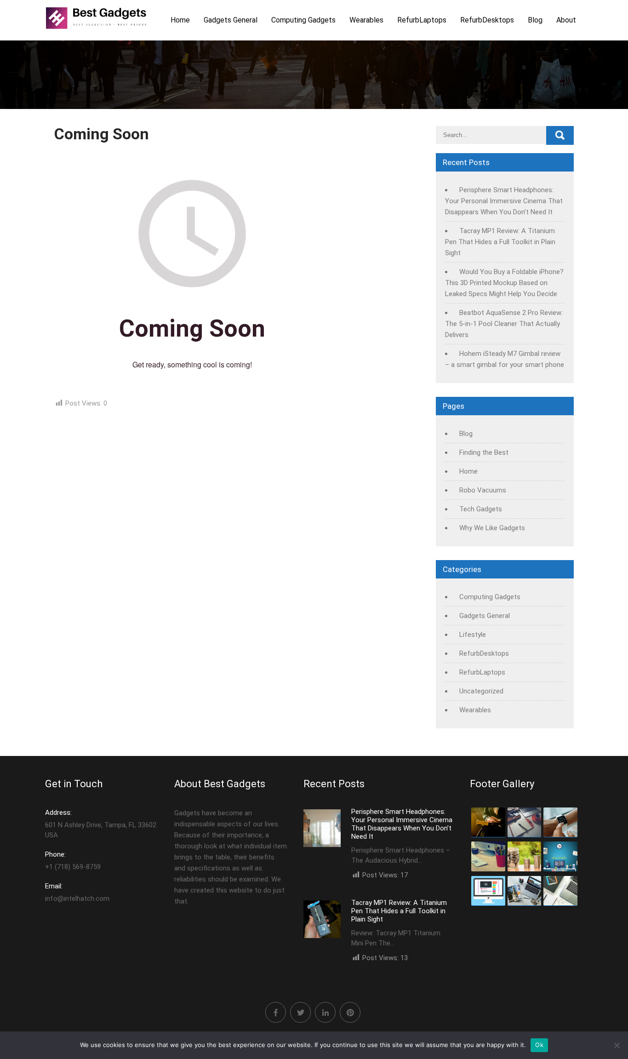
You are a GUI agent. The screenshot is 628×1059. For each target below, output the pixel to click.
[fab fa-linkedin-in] (325, 1012)
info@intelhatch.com (77, 892)
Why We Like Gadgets (492, 528)
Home (180, 20)
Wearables (366, 20)
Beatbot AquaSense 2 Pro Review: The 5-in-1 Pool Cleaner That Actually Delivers (504, 324)
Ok (539, 1044)
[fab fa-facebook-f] (275, 1012)
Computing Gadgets (303, 20)
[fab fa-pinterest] (350, 1012)
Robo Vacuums (482, 490)
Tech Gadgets (480, 509)
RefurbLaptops (421, 20)
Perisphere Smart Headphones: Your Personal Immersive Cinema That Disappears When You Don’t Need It (504, 201)
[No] (616, 1045)
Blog (535, 20)
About (566, 20)
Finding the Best (483, 452)
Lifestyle (472, 634)
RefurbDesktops (487, 20)
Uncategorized (481, 691)
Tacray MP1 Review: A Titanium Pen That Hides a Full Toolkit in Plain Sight (500, 242)
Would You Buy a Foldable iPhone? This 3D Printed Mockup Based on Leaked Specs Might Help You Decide (504, 283)
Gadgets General (230, 20)
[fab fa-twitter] (300, 1012)
